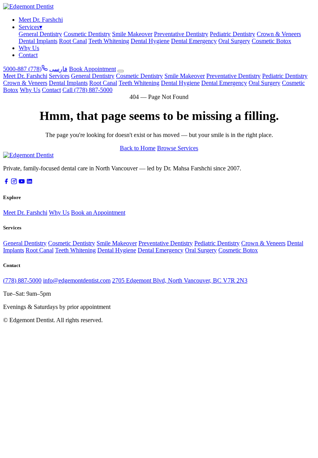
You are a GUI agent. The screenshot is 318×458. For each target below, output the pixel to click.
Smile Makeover (132, 34)
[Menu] (121, 71)
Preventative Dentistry (181, 34)
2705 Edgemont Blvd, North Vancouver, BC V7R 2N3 (179, 280)
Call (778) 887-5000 (87, 90)
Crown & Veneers (279, 34)
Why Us (29, 48)
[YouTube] (22, 182)
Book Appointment (92, 69)
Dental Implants (38, 41)
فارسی (58, 69)
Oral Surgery (234, 41)
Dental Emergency (194, 41)
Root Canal (73, 41)
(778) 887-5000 (22, 280)
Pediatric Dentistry (232, 34)
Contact (28, 55)
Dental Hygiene (150, 41)
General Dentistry (40, 34)
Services (30, 27)
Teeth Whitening (108, 41)
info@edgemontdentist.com (77, 280)
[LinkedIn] (29, 182)
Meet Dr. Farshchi (41, 19)
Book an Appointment (98, 212)
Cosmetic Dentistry (87, 34)
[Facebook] (6, 182)
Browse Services (177, 148)
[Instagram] (14, 182)
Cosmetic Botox (271, 41)
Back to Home (138, 148)
